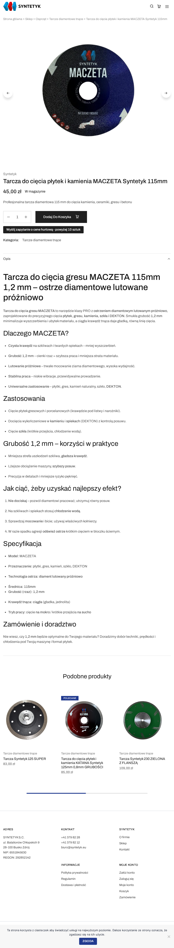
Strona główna (12, 19)
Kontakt (124, 849)
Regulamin (68, 878)
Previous (8, 93)
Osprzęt (41, 19)
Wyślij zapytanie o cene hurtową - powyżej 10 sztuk (43, 229)
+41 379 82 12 (70, 842)
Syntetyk (10, 174)
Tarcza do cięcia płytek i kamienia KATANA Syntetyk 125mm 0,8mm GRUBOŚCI (82, 763)
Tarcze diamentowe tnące (66, 19)
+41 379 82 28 (70, 837)
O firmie (124, 837)
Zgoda (88, 941)
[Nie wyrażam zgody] (169, 936)
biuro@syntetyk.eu (73, 847)
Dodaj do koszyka (57, 217)
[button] (47, 698)
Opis (6, 259)
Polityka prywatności (74, 872)
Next (166, 93)
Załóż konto (127, 872)
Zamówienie (127, 897)
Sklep (29, 19)
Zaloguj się (126, 878)
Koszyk (124, 891)
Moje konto (126, 885)
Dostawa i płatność (73, 885)
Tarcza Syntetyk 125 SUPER (24, 759)
